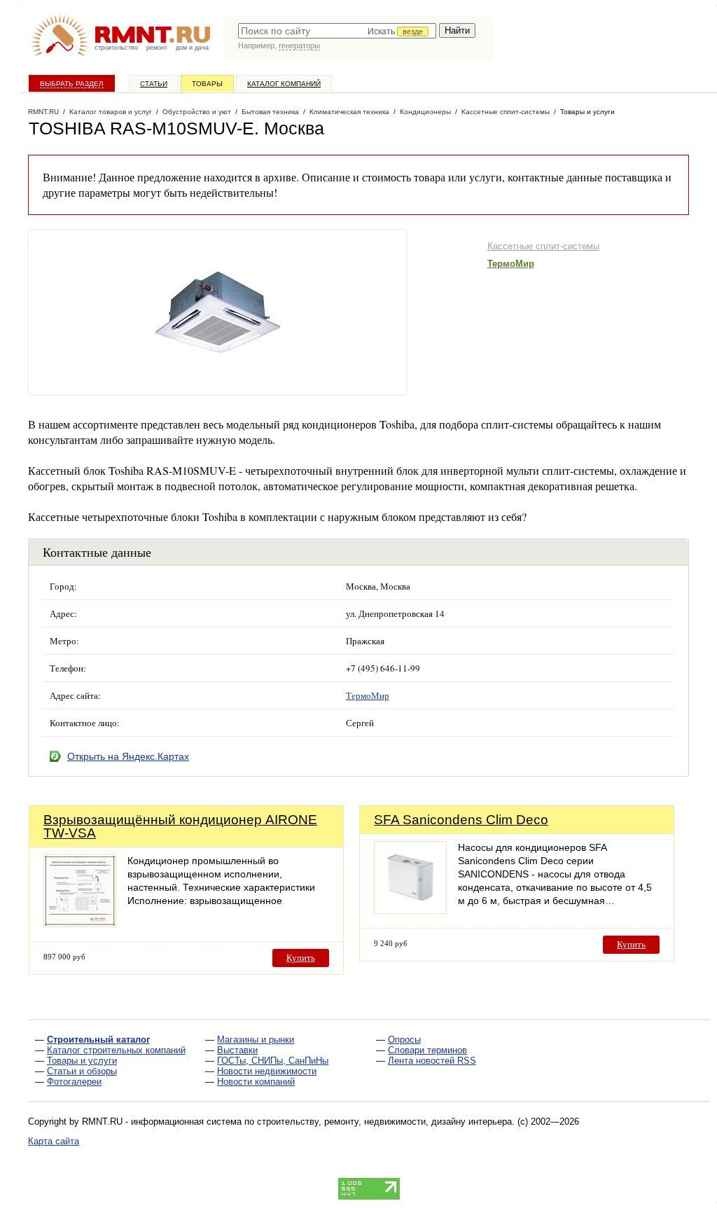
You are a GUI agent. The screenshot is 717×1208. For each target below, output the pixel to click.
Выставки (237, 1050)
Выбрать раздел (72, 84)
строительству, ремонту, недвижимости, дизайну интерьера (384, 1121)
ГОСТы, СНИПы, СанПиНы (272, 1060)
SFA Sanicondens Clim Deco (461, 819)
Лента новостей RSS (432, 1060)
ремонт (156, 47)
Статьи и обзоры (82, 1071)
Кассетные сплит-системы (543, 246)
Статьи (153, 84)
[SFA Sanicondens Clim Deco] (410, 910)
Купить (300, 957)
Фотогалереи (74, 1081)
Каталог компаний (284, 84)
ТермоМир (510, 263)
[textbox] (337, 31)
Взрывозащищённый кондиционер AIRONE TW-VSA (180, 826)
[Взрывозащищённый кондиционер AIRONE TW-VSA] (80, 923)
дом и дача (192, 47)
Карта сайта (53, 1141)
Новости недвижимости (266, 1071)
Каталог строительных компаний (116, 1050)
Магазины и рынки (255, 1039)
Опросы (404, 1039)
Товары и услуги (82, 1060)
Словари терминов (427, 1050)
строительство (116, 47)
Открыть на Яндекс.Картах (128, 756)
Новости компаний (256, 1081)
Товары (207, 84)
